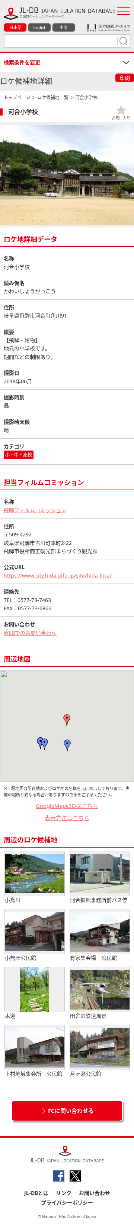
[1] (122, 41)
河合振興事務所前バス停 (98, 899)
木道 (10, 1015)
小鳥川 (12, 899)
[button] (67, 720)
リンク (63, 1192)
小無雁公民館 (20, 957)
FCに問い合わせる (71, 1110)
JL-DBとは (36, 1192)
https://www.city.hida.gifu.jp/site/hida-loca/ (58, 575)
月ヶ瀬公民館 (85, 1073)
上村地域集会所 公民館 (33, 1073)
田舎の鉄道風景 (88, 1015)
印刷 (124, 77)
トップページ (17, 97)
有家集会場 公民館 (93, 957)
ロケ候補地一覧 (52, 97)
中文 (64, 27)
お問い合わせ (94, 1192)
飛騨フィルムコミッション (35, 510)
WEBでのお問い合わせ (30, 632)
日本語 (15, 27)
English (39, 27)
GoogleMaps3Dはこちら (67, 805)
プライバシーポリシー (67, 1202)
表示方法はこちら (67, 818)
